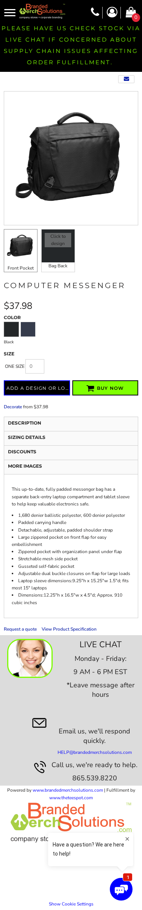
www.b (40, 790)
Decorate (13, 407)
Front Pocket (21, 268)
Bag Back (57, 266)
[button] (29, 658)
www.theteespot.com (71, 798)
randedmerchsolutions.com (75, 790)
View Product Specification (69, 629)
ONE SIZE (15, 366)
